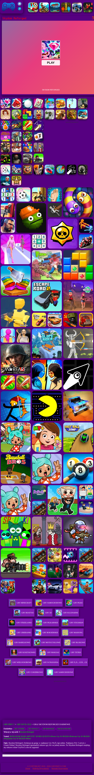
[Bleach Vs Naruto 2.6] (38, 174)
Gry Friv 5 (9, 724)
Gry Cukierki (19, 729)
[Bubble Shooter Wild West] (27, 152)
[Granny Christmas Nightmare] (16, 163)
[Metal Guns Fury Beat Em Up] (38, 163)
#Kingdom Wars (18, 736)
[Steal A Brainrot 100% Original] (5, 141)
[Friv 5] (20, 5)
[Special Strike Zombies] (5, 152)
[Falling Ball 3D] (27, 108)
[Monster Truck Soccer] (55, 12)
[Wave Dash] (5, 163)
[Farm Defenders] (71, 119)
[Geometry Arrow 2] (71, 174)
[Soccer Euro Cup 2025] (16, 174)
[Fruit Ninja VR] (27, 130)
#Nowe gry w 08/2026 (59, 736)
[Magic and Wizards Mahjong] (38, 141)
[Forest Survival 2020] (83, 108)
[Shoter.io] (49, 108)
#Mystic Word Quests (38, 736)
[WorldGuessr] (60, 174)
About (27, 768)
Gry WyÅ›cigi (24, 724)
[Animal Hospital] (38, 119)
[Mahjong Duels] (38, 108)
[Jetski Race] (49, 174)
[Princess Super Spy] (5, 119)
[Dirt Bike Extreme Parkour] (44, 12)
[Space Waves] (38, 130)
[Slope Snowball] (16, 152)
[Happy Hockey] (71, 108)
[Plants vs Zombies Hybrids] (27, 163)
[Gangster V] (60, 119)
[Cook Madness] (60, 108)
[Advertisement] (72, 140)
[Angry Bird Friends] (16, 108)
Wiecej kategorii (64, 729)
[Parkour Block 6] (88, 12)
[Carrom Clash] (27, 174)
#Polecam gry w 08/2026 (79, 736)
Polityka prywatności (41, 768)
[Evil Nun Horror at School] (5, 185)
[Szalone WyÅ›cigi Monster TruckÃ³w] (77, 12)
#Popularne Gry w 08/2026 (14, 739)
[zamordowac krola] (38, 152)
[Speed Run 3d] (16, 130)
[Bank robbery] (16, 141)
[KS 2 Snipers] (49, 119)
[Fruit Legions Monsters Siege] (16, 119)
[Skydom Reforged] (5, 108)
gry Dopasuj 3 (33, 729)
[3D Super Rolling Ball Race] (5, 174)
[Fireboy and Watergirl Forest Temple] (66, 12)
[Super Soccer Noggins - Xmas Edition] (33, 12)
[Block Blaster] (27, 119)
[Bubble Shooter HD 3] (5, 130)
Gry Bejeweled (48, 729)
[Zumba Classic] (27, 141)
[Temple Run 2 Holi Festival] (16, 185)
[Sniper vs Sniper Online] (83, 174)
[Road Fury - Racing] (83, 119)
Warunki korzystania (59, 768)
